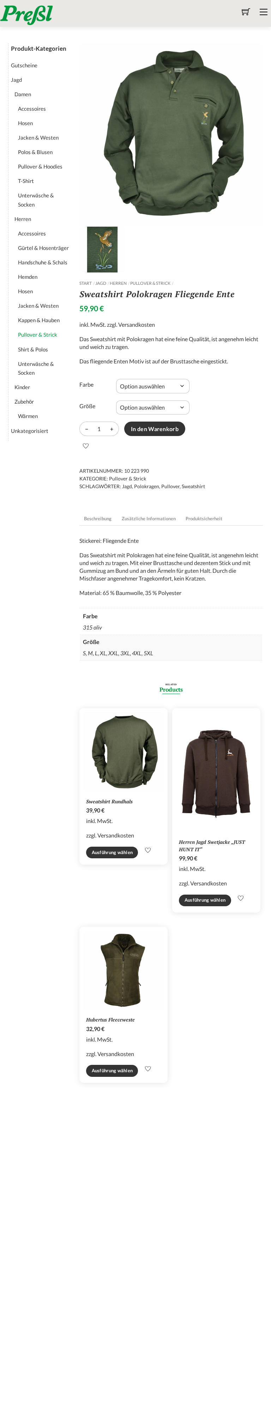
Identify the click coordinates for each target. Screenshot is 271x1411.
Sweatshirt (193, 486)
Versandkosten (136, 324)
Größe (87, 406)
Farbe (86, 384)
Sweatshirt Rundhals (109, 801)
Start (85, 283)
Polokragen (146, 486)
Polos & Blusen (35, 152)
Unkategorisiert (29, 431)
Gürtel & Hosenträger (43, 248)
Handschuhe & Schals (42, 262)
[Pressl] (26, 14)
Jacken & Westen (38, 137)
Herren (118, 283)
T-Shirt (26, 181)
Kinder (22, 387)
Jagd (100, 283)
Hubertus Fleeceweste (110, 1019)
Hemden (27, 277)
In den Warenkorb (155, 428)
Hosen (25, 123)
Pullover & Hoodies (40, 166)
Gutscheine (24, 65)
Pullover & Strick (150, 283)
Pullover (170, 486)
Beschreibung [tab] (98, 518)
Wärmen (28, 416)
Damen (22, 94)
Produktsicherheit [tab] (204, 518)
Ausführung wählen (112, 852)
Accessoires (32, 108)
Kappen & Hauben (39, 320)
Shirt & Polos (33, 349)
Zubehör (24, 401)
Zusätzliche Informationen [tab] (149, 518)
